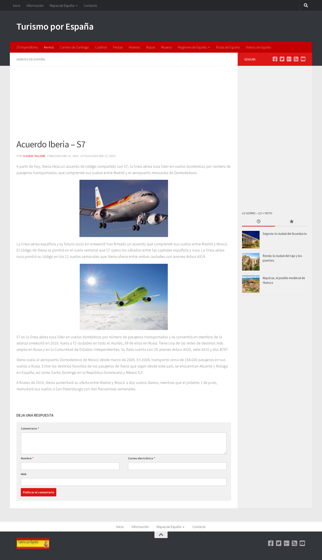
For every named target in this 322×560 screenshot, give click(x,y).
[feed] (296, 59)
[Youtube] (303, 59)
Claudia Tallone (34, 156)
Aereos (49, 47)
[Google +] (289, 59)
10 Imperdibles (27, 47)
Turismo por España (55, 26)
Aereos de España (30, 59)
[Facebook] (275, 59)
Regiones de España (192, 47)
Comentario (30, 428)
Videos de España (258, 47)
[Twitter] (282, 59)
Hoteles (134, 47)
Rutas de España (228, 47)
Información (35, 5)
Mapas (150, 47)
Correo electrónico (141, 458)
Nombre (27, 458)
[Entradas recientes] (258, 221)
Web (24, 474)
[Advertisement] (123, 105)
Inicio (16, 5)
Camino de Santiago (74, 47)
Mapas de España (62, 5)
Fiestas (118, 47)
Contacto (90, 5)
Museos (166, 47)
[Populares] (291, 221)
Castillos (101, 47)
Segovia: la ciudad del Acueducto (285, 234)
